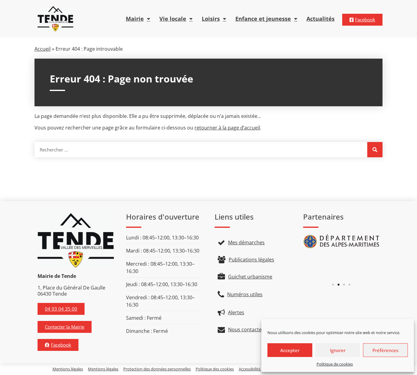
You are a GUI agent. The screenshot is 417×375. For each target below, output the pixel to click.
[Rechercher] (375, 149)
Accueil (42, 49)
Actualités (320, 18)
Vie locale (172, 18)
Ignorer (338, 350)
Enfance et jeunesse (263, 18)
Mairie (135, 18)
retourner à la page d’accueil (227, 127)
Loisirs (211, 18)
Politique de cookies (335, 364)
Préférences (385, 350)
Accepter (289, 350)
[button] (333, 285)
